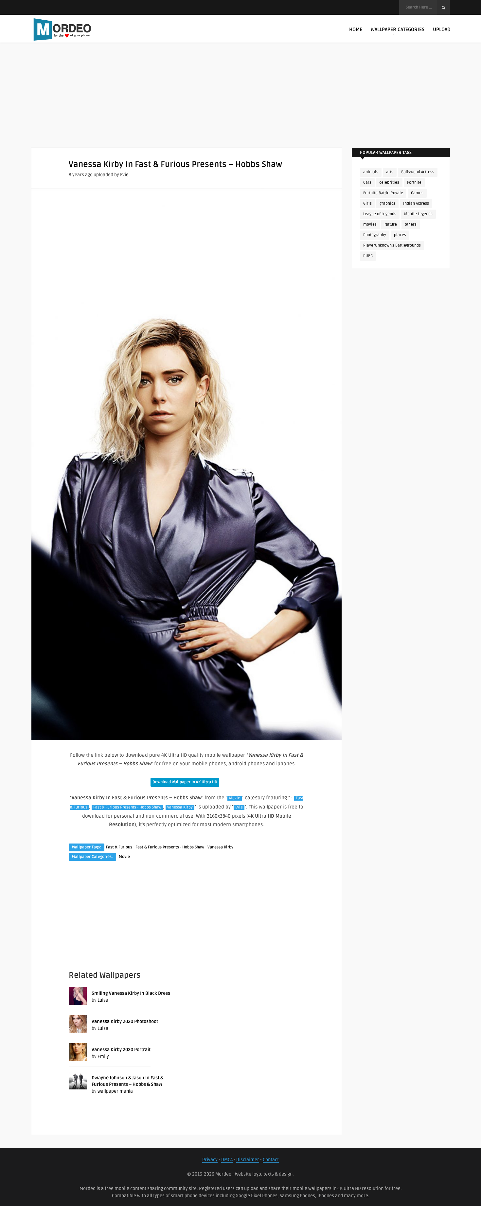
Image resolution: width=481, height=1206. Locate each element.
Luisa (103, 1000)
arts (389, 172)
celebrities (389, 182)
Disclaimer (247, 1159)
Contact (271, 1159)
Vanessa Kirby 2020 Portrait (121, 1049)
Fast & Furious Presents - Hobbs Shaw (127, 807)
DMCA (227, 1159)
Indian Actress (416, 203)
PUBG (368, 255)
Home (355, 29)
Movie (234, 798)
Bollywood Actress (417, 172)
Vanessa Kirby (180, 807)
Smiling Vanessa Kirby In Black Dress (131, 993)
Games (417, 193)
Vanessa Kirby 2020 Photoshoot (125, 1021)
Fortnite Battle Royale (383, 193)
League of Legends (379, 214)
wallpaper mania (115, 1091)
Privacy (210, 1159)
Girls (367, 203)
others (411, 224)
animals (370, 172)
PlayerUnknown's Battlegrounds (392, 245)
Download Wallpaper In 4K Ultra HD (184, 782)
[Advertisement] (240, 101)
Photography (374, 234)
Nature (390, 224)
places (400, 234)
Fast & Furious (119, 847)
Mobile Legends (418, 214)
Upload (442, 29)
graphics (387, 203)
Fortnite (414, 182)
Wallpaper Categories (397, 29)
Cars (367, 182)
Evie (124, 174)
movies (370, 224)
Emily (103, 1056)
